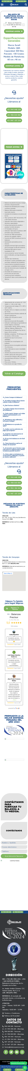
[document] (14, 535)
